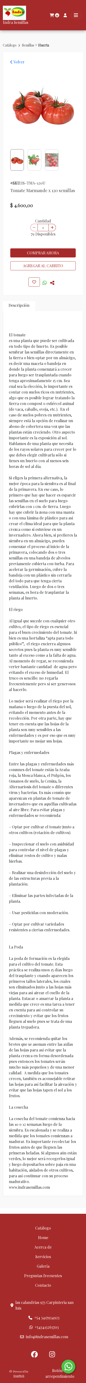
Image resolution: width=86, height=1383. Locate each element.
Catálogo (10, 45)
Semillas (28, 45)
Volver (19, 61)
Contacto (43, 1285)
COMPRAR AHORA (43, 252)
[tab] (19, 306)
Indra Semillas (15, 22)
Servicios (43, 1256)
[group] (43, 105)
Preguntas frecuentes (43, 1275)
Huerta (43, 45)
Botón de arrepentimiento (59, 1373)
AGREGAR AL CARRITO (43, 265)
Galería (43, 1266)
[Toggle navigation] (76, 15)
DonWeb (18, 1376)
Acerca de (43, 1247)
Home (43, 1237)
